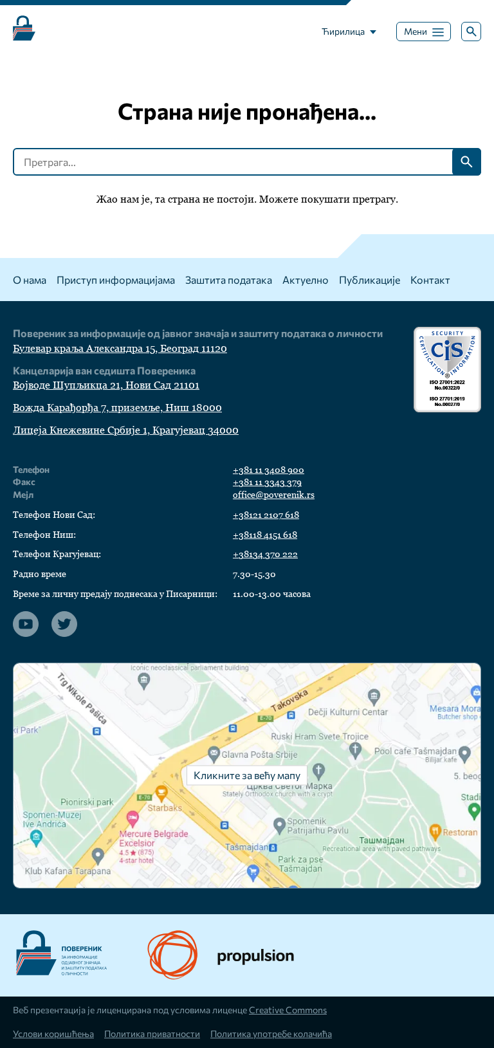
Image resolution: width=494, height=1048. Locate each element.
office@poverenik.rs (274, 495)
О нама (29, 279)
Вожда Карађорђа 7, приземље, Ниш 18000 (117, 407)
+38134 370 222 (265, 554)
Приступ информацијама (116, 279)
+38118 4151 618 (265, 534)
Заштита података (228, 279)
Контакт (430, 279)
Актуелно (305, 279)
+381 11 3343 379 (267, 482)
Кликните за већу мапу (247, 774)
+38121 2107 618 (266, 515)
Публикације (369, 279)
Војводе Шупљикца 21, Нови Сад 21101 (106, 385)
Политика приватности (152, 1033)
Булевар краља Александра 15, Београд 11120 (120, 348)
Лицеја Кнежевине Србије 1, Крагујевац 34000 (126, 430)
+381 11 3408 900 (268, 469)
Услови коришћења (53, 1033)
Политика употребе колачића (271, 1033)
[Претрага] (471, 32)
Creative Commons (288, 1009)
